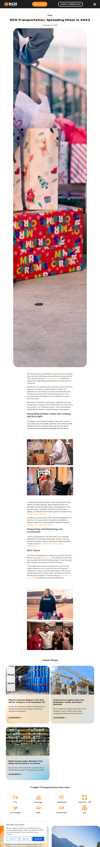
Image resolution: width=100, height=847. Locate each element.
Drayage (38, 802)
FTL (15, 802)
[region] (25, 832)
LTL (84, 813)
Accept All (38, 839)
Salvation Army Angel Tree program (39, 525)
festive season (46, 558)
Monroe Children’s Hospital (36, 514)
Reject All (25, 839)
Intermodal (61, 813)
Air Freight (15, 813)
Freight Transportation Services (50, 787)
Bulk (39, 813)
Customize (12, 839)
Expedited (61, 802)
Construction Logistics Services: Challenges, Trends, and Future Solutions (68, 702)
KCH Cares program (51, 378)
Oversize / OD (84, 802)
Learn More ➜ (15, 718)
